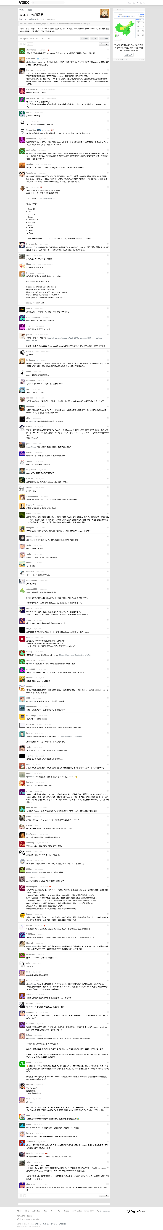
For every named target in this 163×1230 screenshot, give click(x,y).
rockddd (29, 398)
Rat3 (28, 972)
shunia (29, 608)
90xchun (29, 164)
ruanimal (29, 478)
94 (27, 980)
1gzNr (28, 747)
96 (27, 187)
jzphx (28, 816)
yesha (28, 545)
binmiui (29, 426)
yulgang (29, 487)
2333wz (29, 869)
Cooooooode (31, 1012)
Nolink (29, 851)
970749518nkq (32, 89)
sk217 (30, 1145)
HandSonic (30, 380)
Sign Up (135, 3)
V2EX (21, 10)
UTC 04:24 (38, 1224)
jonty (28, 443)
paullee (29, 334)
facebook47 (31, 138)
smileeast (30, 686)
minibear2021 (31, 706)
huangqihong (31, 580)
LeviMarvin (32, 19)
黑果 (95, 38)
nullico (29, 791)
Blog (45, 1211)
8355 (28, 698)
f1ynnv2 (29, 943)
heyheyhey (30, 954)
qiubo (28, 620)
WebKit (29, 860)
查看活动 (128, 55)
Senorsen (30, 70)
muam (28, 1062)
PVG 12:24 (46, 1224)
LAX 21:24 (54, 1224)
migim (28, 1124)
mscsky (29, 452)
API (52, 1211)
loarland (29, 782)
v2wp (28, 513)
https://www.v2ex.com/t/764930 (70, 736)
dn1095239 (30, 669)
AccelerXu (30, 877)
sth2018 (29, 1084)
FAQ (58, 1211)
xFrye (28, 628)
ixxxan (29, 925)
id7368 (124, 59)
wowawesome (32, 496)
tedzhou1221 (31, 589)
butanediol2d (31, 244)
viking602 (30, 527)
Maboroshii (31, 264)
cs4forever (30, 1141)
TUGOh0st (30, 934)
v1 (27, 121)
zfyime (29, 562)
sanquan (30, 994)
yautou (29, 461)
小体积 (85, 38)
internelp (30, 571)
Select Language (104, 1211)
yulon (28, 255)
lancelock (30, 406)
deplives (29, 756)
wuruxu (29, 308)
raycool (29, 112)
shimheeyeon (31, 886)
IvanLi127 (30, 1115)
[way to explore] (24, 3)
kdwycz (29, 733)
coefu (28, 773)
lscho (28, 371)
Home (129, 3)
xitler (28, 418)
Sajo (28, 963)
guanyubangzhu (33, 317)
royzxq (29, 825)
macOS (105, 38)
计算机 (29, 10)
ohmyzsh (30, 724)
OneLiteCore (31, 807)
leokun (29, 536)
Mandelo (29, 678)
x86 (27, 389)
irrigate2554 (31, 470)
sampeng (30, 842)
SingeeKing (31, 130)
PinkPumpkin (31, 834)
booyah (29, 637)
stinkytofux (31, 50)
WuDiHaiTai (31, 173)
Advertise (36, 1211)
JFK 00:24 (62, 1224)
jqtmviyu (29, 1133)
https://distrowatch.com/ (47, 198)
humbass (30, 273)
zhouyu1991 (31, 1184)
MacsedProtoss (32, 98)
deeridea (29, 326)
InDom (29, 1035)
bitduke (29, 351)
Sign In (142, 3)
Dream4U (30, 505)
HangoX (29, 1003)
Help (27, 1211)
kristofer (29, 1153)
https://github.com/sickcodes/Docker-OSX (74, 655)
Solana (66, 1211)
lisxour (29, 914)
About (19, 1211)
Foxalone (30, 1023)
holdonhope (31, 715)
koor (28, 764)
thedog (29, 651)
